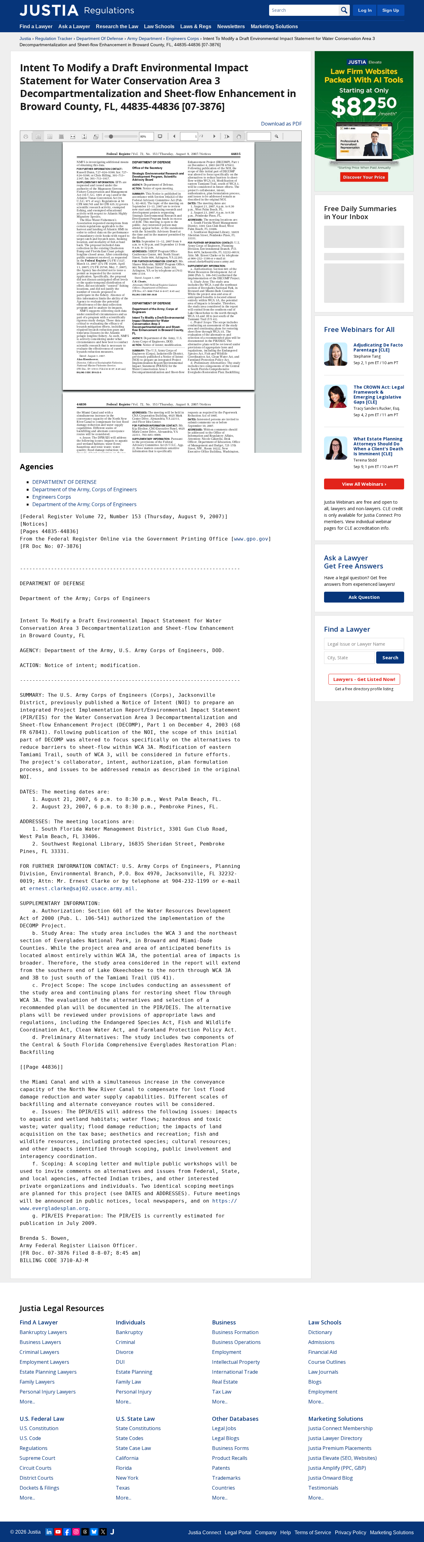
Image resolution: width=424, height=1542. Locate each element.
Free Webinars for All (359, 329)
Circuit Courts (36, 1468)
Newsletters (231, 26)
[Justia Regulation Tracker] (49, 10)
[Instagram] (76, 1531)
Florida (124, 1468)
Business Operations (236, 1342)
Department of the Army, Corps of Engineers (84, 489)
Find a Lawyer (36, 26)
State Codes (129, 1438)
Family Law (128, 1381)
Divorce (124, 1352)
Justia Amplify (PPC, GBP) (337, 1468)
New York (127, 1477)
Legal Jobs (224, 1428)
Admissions (321, 1342)
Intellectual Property (236, 1362)
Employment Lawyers (44, 1362)
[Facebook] (67, 1531)
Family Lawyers (37, 1381)
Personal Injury (133, 1391)
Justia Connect (204, 1532)
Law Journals (323, 1371)
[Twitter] (103, 1531)
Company (266, 1532)
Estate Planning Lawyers (48, 1371)
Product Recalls (229, 1458)
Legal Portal (238, 1532)
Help (285, 1532)
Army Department (144, 38)
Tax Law (221, 1391)
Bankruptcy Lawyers (43, 1332)
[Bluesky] (94, 1531)
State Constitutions (138, 1428)
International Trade (235, 1371)
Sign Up (390, 10)
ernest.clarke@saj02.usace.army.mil (82, 888)
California (127, 1458)
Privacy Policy (350, 1532)
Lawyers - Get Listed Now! (364, 679)
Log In (365, 10)
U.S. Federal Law (42, 1418)
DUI (120, 1362)
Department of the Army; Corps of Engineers (84, 504)
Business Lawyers (40, 1342)
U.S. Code (30, 1438)
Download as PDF (281, 123)
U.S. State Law (135, 1418)
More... (27, 1401)
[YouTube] (58, 1531)
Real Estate (225, 1381)
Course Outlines (327, 1362)
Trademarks (226, 1477)
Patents (221, 1468)
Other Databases (235, 1418)
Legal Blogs (225, 1438)
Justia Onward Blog (330, 1477)
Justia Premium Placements (340, 1448)
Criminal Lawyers (39, 1352)
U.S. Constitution (39, 1428)
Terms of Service (313, 1532)
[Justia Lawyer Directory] (112, 1531)
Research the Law (117, 26)
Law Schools (159, 26)
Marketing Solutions (274, 26)
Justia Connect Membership (340, 1428)
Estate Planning (134, 1371)
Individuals (130, 1322)
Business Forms (230, 1448)
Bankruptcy (129, 1332)
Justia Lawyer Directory (335, 1438)
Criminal (125, 1342)
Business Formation (235, 1332)
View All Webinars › (364, 484)
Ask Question (364, 597)
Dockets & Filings (39, 1487)
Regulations (33, 1448)
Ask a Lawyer (74, 26)
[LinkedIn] (49, 1531)
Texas (123, 1487)
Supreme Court (37, 1458)
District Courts (36, 1477)
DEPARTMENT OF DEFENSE (64, 482)
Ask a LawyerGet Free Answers (353, 561)
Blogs (315, 1381)
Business (224, 1322)
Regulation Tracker (53, 38)
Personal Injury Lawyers (48, 1391)
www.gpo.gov (251, 539)
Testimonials (323, 1487)
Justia (25, 38)
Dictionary (320, 1332)
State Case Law (133, 1448)
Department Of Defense (99, 38)
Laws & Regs (195, 26)
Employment (226, 1352)
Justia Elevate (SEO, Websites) (342, 1458)
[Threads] (85, 1531)
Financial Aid (322, 1352)
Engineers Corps (182, 38)
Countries (223, 1487)
